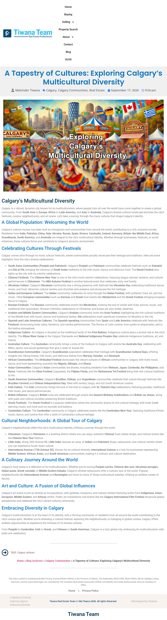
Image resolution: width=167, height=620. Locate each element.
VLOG (68, 59)
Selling (66, 21)
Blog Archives (34, 560)
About (66, 36)
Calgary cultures (25, 552)
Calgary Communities (73, 90)
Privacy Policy (90, 590)
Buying (68, 14)
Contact (68, 44)
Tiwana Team (83, 614)
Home (68, 6)
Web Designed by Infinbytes (144, 601)
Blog (68, 52)
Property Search (68, 29)
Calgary (51, 90)
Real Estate (97, 90)
